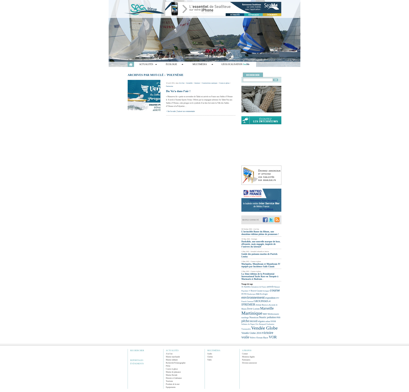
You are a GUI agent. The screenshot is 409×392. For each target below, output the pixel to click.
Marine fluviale (171, 375)
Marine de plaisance (173, 372)
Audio (209, 354)
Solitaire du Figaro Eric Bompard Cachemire (257, 324)
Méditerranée (273, 314)
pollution (271, 317)
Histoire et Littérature (174, 378)
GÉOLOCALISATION (235, 64)
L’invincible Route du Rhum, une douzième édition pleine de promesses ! (260, 232)
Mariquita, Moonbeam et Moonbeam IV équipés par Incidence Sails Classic (260, 265)
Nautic (262, 317)
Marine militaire (172, 360)
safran (267, 321)
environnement (253, 297)
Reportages (136, 360)
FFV (277, 298)
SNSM (273, 321)
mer (265, 313)
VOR (273, 337)
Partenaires (246, 360)
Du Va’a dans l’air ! (178, 91)
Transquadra (246, 329)
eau (257, 293)
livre (249, 308)
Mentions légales (248, 357)
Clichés (210, 357)
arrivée (270, 286)
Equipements (171, 387)
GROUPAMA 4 (262, 301)
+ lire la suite (171, 111)
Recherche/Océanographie (175, 363)
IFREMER (248, 304)
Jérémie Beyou (261, 305)
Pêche (168, 366)
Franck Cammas (247, 301)
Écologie (171, 64)
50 (242, 287)
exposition (270, 297)
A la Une (181, 83)
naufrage (245, 317)
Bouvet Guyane (256, 291)
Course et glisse (224, 83)
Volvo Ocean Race (259, 337)
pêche (245, 321)
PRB (278, 317)
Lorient (256, 309)
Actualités (146, 64)
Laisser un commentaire (186, 111)
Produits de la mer (173, 384)
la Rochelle (271, 305)
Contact (245, 354)
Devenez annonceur (249, 363)
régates (261, 321)
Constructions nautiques (209, 83)
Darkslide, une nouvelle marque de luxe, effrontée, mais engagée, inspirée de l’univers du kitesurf (260, 244)
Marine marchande (173, 357)
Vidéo (209, 360)
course (275, 290)
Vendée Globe (264, 328)
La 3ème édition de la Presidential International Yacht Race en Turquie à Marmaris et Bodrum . (259, 276)
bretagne (266, 291)
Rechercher (137, 350)
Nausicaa (254, 317)
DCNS (244, 294)
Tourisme (169, 381)
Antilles (247, 287)
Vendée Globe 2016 (251, 333)
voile (245, 337)
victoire (267, 333)
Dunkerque (251, 294)
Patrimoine (169, 86)
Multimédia (200, 64)
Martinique (251, 313)
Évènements (137, 364)
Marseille (267, 308)
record (253, 321)
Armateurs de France (258, 287)
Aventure (197, 83)
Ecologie (264, 294)
